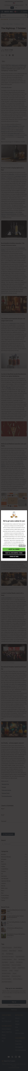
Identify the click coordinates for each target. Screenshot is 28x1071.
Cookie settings (14, 556)
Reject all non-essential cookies (14, 553)
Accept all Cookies (14, 549)
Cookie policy (22, 545)
